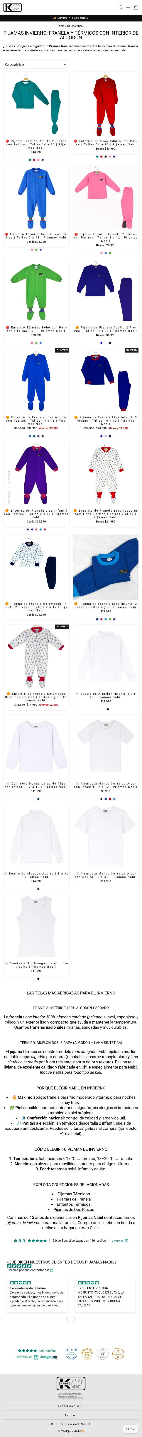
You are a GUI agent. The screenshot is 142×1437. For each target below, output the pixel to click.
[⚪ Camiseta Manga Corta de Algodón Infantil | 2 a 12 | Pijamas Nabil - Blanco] (97, 799)
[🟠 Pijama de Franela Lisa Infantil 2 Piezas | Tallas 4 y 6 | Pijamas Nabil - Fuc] (101, 619)
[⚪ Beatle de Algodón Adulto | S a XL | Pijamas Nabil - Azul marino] (38, 889)
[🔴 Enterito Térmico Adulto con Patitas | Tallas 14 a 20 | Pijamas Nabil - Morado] (114, 156)
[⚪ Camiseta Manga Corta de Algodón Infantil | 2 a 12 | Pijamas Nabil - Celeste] (114, 799)
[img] (73, 1266)
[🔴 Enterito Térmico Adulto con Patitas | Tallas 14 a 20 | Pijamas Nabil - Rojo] (101, 156)
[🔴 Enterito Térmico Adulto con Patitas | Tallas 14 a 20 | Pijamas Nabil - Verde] (97, 156)
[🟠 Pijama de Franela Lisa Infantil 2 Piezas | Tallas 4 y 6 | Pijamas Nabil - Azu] (97, 619)
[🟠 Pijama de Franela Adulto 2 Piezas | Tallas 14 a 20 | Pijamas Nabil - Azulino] (101, 343)
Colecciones (75, 26)
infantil (84, 1169)
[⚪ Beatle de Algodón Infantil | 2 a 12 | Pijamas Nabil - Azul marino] (107, 709)
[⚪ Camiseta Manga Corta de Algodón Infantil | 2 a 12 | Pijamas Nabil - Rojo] (110, 799)
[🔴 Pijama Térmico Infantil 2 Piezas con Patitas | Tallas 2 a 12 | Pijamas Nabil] (101, 253)
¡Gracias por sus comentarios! (28, 1270)
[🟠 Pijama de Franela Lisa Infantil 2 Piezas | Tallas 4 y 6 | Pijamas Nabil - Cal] (105, 619)
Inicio (61, 26)
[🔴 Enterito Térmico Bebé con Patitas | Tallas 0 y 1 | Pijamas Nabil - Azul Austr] (40, 343)
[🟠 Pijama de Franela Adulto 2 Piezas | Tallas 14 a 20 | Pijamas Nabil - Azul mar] (110, 343)
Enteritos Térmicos (74, 1204)
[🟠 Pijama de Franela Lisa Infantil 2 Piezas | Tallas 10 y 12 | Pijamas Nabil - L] (105, 436)
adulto (99, 1169)
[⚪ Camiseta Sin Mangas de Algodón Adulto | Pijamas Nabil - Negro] (38, 978)
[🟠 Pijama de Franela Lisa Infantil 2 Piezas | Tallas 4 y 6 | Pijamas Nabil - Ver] (110, 619)
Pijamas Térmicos (74, 1194)
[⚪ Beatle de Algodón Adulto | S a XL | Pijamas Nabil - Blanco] (34, 889)
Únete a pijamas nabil (70, 1424)
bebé (72, 1169)
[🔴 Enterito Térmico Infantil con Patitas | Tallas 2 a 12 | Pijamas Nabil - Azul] (40, 249)
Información (70, 1406)
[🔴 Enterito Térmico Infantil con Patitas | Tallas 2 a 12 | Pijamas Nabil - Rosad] (32, 249)
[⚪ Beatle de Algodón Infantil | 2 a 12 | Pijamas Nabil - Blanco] (103, 709)
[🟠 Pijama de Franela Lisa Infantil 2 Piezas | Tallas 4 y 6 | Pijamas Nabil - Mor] (114, 619)
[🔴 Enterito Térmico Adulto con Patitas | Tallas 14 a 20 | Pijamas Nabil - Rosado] (110, 156)
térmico (105, 1097)
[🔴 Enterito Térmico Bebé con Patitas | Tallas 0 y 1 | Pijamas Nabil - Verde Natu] (36, 343)
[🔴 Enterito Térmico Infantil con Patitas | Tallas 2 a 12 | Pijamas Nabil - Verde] (36, 249)
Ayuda (70, 1415)
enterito (85, 1163)
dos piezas (39, 1163)
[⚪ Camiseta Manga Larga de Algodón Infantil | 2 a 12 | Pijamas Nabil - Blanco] (34, 799)
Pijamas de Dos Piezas (73, 1209)
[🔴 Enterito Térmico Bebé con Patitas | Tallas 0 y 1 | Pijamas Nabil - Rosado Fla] (32, 343)
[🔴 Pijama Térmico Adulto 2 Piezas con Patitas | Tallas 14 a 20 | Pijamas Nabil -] (29, 159)
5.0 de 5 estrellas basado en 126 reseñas (79, 1240)
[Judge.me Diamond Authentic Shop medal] (71, 1354)
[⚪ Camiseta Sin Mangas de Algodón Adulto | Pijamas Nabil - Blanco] (34, 978)
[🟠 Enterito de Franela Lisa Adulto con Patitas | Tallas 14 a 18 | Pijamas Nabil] (29, 436)
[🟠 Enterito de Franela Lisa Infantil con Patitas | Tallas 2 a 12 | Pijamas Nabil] (27, 529)
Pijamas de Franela (74, 1199)
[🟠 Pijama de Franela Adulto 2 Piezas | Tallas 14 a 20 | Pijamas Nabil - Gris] (105, 343)
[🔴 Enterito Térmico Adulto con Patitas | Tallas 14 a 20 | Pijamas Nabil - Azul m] (105, 156)
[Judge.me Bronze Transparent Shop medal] (118, 1354)
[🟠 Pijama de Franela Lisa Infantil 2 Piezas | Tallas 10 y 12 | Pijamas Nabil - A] (101, 436)
